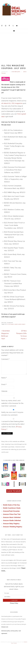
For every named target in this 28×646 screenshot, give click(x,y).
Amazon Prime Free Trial (11, 514)
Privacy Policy (14, 603)
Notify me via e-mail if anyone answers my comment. (12, 413)
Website (4, 391)
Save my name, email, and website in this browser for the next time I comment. (12, 403)
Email (4, 384)
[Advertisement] (14, 48)
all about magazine (11, 103)
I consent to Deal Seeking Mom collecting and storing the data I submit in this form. (13, 425)
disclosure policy (5, 630)
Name (4, 378)
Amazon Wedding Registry (12, 527)
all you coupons (10, 324)
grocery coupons (22, 324)
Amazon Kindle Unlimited (12, 520)
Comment (5, 359)
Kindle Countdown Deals (11, 508)
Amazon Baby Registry (11, 523)
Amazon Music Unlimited (11, 517)
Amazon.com (4, 627)
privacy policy (14, 630)
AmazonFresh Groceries (11, 511)
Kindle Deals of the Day (11, 505)
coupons (16, 324)
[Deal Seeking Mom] (14, 16)
